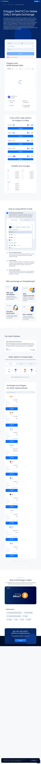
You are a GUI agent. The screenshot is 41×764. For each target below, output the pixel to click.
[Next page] (28, 561)
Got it (34, 760)
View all (26, 377)
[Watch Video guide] (20, 595)
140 (26, 561)
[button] (20, 231)
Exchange (21, 640)
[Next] (35, 336)
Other (31, 363)
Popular (10, 363)
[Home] (4, 1)
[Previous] (33, 336)
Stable (21, 363)
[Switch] (33, 46)
